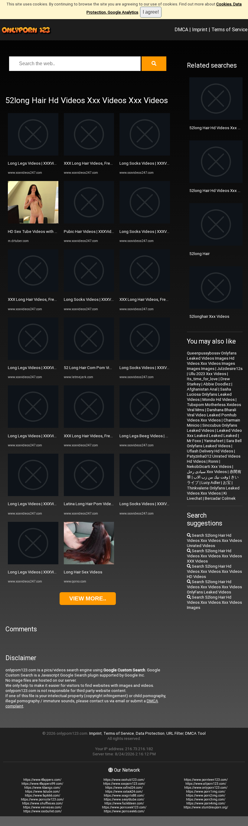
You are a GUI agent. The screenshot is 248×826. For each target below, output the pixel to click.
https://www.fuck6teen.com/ (124, 803)
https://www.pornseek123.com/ (124, 807)
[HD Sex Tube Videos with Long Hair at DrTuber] (33, 222)
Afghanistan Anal (202, 389)
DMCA (181, 29)
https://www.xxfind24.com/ (124, 788)
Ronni (213, 461)
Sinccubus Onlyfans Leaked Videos (212, 428)
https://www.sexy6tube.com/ (124, 799)
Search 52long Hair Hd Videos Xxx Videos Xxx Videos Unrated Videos (214, 540)
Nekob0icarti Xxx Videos (209, 466)
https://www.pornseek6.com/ (124, 811)
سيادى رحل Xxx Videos (207, 471)
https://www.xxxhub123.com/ (124, 780)
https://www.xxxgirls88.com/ (124, 795)
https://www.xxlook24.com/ (124, 792)
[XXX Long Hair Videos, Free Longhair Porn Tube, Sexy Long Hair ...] (89, 426)
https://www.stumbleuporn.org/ (206, 807)
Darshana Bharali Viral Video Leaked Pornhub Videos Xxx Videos (212, 415)
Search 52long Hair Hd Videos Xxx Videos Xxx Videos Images (214, 602)
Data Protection (150, 733)
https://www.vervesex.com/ (42, 807)
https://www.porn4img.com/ (205, 803)
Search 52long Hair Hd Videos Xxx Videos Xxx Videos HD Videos (214, 571)
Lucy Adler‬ (210, 482)
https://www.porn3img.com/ (205, 799)
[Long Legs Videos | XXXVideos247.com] (33, 154)
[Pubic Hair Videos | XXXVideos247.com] (89, 222)
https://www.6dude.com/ (42, 792)
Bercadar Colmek (220, 498)
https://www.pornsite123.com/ (42, 799)
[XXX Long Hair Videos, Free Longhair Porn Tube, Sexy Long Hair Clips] (33, 290)
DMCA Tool (195, 733)
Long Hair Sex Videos (83, 572)
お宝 (227, 482)
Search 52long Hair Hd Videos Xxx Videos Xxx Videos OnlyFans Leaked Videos (214, 587)
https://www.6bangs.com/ (42, 788)
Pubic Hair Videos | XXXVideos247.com (99, 231)
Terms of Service (229, 29)
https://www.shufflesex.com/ (42, 803)
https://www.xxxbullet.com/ (42, 811)
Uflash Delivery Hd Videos (210, 451)
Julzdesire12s (230, 368)
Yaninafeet (214, 440)
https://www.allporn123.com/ (205, 784)
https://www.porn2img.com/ (205, 795)
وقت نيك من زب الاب (211, 477)
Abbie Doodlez (216, 384)
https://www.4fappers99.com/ (42, 784)
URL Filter (174, 733)
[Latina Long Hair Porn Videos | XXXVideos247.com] (89, 494)
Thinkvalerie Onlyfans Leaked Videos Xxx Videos (213, 490)
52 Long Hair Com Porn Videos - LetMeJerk (102, 367)
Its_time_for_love (202, 378)
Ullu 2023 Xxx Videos (207, 373)
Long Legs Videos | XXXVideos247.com (43, 163)
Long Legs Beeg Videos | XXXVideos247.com (160, 435)
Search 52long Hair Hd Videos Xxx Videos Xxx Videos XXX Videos (214, 556)
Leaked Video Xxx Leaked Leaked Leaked (214, 433)
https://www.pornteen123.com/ (206, 780)
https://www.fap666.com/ (42, 795)
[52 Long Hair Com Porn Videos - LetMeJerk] (89, 358)
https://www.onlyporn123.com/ (205, 788)
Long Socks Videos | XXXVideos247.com (100, 299)
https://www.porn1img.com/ (205, 792)
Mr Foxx (194, 440)
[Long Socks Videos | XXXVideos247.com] (89, 290)
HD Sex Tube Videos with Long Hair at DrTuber (49, 231)
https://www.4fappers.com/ (42, 780)
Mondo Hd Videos (218, 399)
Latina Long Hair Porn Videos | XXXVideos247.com (109, 503)
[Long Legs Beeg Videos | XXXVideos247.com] (144, 426)
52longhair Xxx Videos (209, 316)
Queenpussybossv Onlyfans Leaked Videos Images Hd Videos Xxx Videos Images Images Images (212, 361)
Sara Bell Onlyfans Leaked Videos (214, 443)
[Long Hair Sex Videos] (89, 563)
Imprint (199, 29)
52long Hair (199, 253)
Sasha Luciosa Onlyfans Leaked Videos (209, 394)
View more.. (87, 598)
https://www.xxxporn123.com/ (124, 784)
